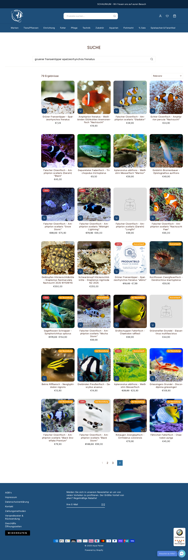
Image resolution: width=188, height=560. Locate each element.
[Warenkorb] (174, 16)
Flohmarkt (128, 28)
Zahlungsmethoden (15, 511)
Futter (63, 28)
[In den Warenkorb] (44, 110)
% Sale (142, 28)
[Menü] (183, 529)
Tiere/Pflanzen (31, 28)
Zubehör (100, 28)
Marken (14, 28)
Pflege (74, 28)
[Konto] (160, 16)
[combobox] (94, 59)
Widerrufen (17, 533)
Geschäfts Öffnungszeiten (13, 525)
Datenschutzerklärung (17, 502)
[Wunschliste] (167, 16)
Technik (87, 28)
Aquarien (113, 28)
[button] (171, 553)
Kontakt (9, 506)
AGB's (8, 492)
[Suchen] (114, 16)
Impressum (11, 497)
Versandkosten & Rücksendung (14, 517)
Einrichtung (49, 28)
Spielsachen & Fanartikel (163, 28)
